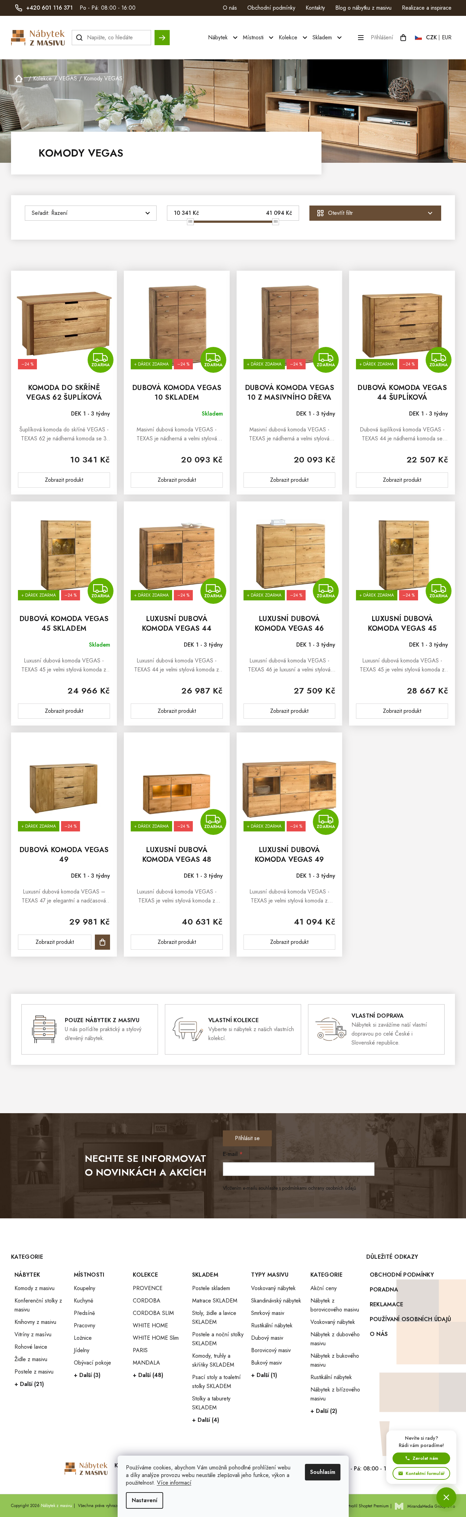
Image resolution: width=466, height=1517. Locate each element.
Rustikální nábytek (272, 1325)
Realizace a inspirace (427, 8)
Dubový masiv (267, 1338)
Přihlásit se (247, 1138)
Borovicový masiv (271, 1350)
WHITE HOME (150, 1325)
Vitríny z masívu (32, 1334)
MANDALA (146, 1363)
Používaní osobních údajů (411, 1319)
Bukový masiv (266, 1363)
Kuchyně (83, 1301)
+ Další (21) (29, 1384)
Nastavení (144, 1500)
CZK (431, 37)
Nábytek (27, 1275)
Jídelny (81, 1350)
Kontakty (315, 8)
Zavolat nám (425, 1458)
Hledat (162, 34)
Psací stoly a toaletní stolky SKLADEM (216, 1381)
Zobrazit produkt (64, 480)
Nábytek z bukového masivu (334, 1360)
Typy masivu (269, 1275)
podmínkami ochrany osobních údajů (319, 1188)
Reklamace (387, 1304)
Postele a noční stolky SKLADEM (218, 1338)
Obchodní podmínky (271, 8)
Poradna (384, 1290)
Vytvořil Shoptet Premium (367, 1506)
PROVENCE (147, 1288)
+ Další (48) (148, 1375)
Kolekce (145, 1275)
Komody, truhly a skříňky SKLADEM (213, 1360)
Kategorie (326, 1275)
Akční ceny (323, 1288)
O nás (230, 8)
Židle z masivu (30, 1359)
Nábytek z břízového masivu (335, 1394)
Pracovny (84, 1325)
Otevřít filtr (340, 213)
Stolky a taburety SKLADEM (211, 1403)
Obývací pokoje (92, 1363)
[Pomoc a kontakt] (446, 1497)
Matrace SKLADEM (214, 1301)
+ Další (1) (264, 1375)
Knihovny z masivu (35, 1322)
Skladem (205, 1275)
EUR (447, 37)
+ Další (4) (205, 1420)
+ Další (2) (323, 1411)
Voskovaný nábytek (273, 1288)
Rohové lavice (30, 1347)
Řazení (59, 213)
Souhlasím (322, 1472)
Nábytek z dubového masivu (335, 1338)
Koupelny (84, 1288)
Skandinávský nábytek (276, 1301)
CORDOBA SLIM (153, 1313)
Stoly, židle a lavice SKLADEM (214, 1317)
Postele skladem (211, 1288)
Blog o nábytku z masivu (363, 8)
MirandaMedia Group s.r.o (431, 1506)
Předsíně (84, 1313)
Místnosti (89, 1275)
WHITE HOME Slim (156, 1338)
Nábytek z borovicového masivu (334, 1305)
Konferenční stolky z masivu (38, 1305)
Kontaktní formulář (425, 1473)
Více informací (174, 1483)
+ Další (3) (87, 1375)
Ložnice (83, 1338)
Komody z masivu (34, 1288)
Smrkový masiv (267, 1313)
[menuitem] (223, 37)
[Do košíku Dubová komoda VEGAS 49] (102, 942)
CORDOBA (146, 1301)
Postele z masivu (33, 1372)
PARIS (140, 1350)
